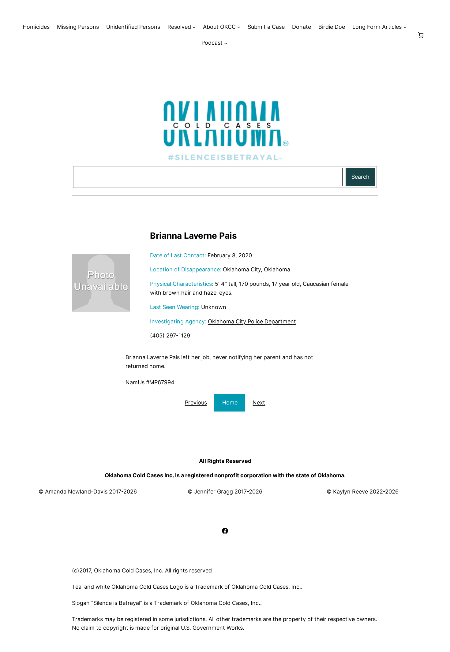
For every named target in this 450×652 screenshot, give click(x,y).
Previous (196, 402)
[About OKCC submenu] (238, 27)
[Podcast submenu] (225, 43)
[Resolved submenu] (194, 27)
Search (360, 176)
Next (259, 402)
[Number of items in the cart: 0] (421, 35)
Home (230, 402)
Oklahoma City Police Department (252, 321)
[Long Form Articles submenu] (405, 27)
